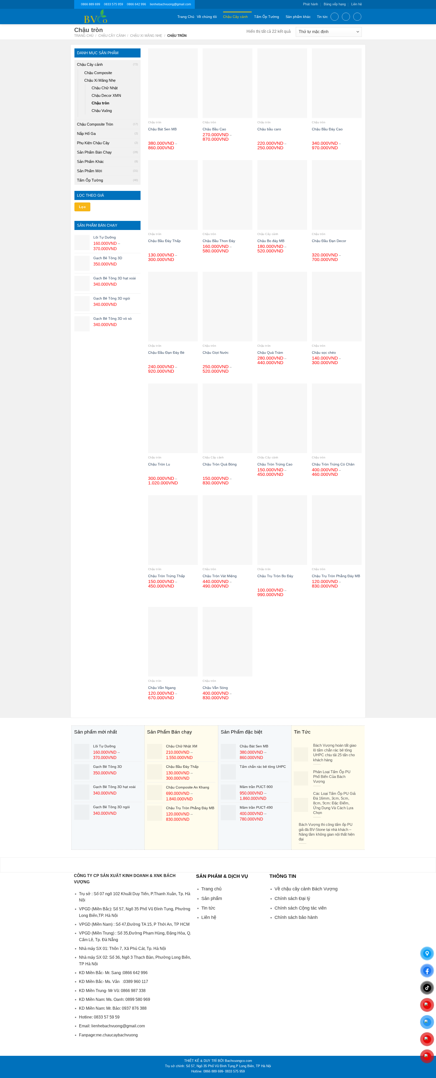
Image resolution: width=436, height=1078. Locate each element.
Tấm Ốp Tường (266, 17)
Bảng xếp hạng (335, 4)
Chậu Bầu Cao (214, 129)
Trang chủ (83, 36)
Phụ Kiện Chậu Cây (93, 143)
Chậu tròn (100, 103)
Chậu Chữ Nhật (105, 88)
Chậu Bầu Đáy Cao (327, 129)
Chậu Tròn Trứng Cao (274, 464)
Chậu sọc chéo (324, 353)
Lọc (82, 207)
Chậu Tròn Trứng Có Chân (333, 464)
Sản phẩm (211, 898)
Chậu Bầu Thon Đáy (219, 241)
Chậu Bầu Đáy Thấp (164, 241)
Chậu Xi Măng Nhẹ (146, 36)
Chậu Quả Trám (270, 353)
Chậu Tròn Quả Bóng (220, 464)
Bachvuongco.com (238, 1061)
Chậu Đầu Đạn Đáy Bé (166, 353)
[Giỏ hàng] (357, 17)
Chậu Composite (98, 73)
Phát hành (310, 4)
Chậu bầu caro (269, 129)
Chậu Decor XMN (106, 95)
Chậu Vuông (102, 110)
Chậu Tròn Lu (159, 464)
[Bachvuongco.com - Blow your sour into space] (101, 16)
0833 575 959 (113, 4)
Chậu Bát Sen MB (162, 129)
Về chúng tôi (207, 17)
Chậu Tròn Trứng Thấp (166, 576)
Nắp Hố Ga (86, 133)
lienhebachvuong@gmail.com (170, 4)
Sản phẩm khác (298, 17)
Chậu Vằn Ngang (162, 688)
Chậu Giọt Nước (216, 353)
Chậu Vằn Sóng (215, 688)
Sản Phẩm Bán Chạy (94, 152)
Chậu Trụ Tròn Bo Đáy (275, 576)
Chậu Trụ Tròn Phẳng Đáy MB (336, 576)
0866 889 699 (90, 4)
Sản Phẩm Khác (90, 161)
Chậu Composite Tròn (95, 124)
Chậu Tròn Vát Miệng (220, 576)
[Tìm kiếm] (335, 17)
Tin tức (322, 17)
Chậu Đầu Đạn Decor (329, 241)
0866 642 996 (136, 4)
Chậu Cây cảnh (235, 17)
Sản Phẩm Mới (89, 171)
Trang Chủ (185, 17)
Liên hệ (356, 4)
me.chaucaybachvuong (117, 1035)
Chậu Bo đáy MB (270, 241)
